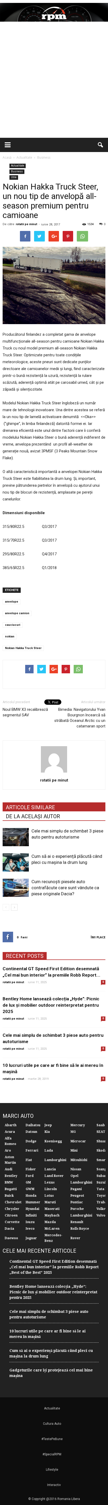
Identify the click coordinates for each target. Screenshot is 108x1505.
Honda (31, 1196)
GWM (30, 1189)
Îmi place (98, 937)
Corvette (12, 1222)
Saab (100, 1125)
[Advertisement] (54, 80)
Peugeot (77, 1196)
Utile (14, 177)
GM (28, 1182)
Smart (101, 1160)
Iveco (30, 1228)
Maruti (50, 1202)
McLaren (52, 1228)
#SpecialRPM (51, 1454)
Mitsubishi (79, 1160)
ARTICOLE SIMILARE (30, 807)
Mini (74, 1150)
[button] (100, 145)
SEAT (100, 1132)
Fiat (29, 1160)
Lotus (49, 1196)
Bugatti (11, 1189)
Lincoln (51, 1189)
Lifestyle (52, 1469)
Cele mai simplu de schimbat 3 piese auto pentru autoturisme (48, 1314)
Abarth (11, 1125)
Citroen (11, 1215)
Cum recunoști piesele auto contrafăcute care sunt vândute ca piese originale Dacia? (65, 887)
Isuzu (30, 1222)
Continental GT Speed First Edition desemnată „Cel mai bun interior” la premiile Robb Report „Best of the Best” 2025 (54, 1267)
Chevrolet (13, 1202)
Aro (8, 1150)
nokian (9, 636)
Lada (49, 1150)
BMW (9, 1182)
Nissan (76, 1169)
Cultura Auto (52, 1424)
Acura (10, 1132)
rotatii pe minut (26, 224)
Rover (75, 1238)
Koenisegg (53, 1141)
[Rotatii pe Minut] (54, 12)
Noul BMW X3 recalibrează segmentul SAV (25, 712)
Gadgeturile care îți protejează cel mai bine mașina (51, 1373)
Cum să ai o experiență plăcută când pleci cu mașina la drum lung (51, 1353)
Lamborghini (55, 1160)
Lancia (50, 1169)
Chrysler (12, 1209)
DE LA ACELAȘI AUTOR (33, 816)
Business (17, 171)
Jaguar (31, 1238)
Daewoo (11, 1238)
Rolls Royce (80, 1228)
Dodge (31, 1141)
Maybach (52, 1215)
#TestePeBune (52, 1439)
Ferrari (32, 1150)
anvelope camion (17, 613)
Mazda (50, 1222)
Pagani (76, 1189)
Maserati (52, 1209)
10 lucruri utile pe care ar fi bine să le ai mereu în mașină (47, 1334)
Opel (74, 1176)
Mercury (78, 1125)
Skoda (101, 1150)
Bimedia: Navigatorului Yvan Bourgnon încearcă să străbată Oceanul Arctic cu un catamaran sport (79, 717)
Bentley (11, 1176)
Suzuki (102, 1182)
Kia (47, 1132)
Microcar (78, 1141)
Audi (8, 1169)
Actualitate (17, 165)
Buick (9, 1196)
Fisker (31, 1169)
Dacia (9, 1228)
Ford (30, 1176)
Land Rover (54, 1176)
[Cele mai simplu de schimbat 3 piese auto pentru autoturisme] (16, 837)
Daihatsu (33, 1125)
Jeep (48, 1125)
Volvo (100, 1215)
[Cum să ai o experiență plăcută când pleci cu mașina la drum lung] (16, 862)
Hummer (33, 1202)
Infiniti (31, 1215)
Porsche (77, 1209)
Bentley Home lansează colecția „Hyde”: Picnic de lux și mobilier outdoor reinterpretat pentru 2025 (51, 1005)
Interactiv (54, 1485)
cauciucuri (12, 625)
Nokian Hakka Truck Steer (23, 648)
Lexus (50, 1182)
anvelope (11, 601)
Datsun (31, 1132)
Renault (77, 1222)
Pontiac (77, 1202)
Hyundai (32, 1209)
